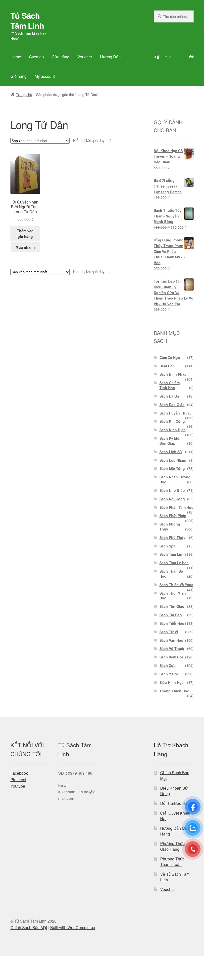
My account (45, 76)
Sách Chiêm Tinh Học (169, 385)
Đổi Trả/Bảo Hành (176, 803)
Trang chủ (24, 94)
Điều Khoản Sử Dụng (174, 791)
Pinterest (18, 779)
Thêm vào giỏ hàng (25, 233)
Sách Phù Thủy (172, 537)
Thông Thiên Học (174, 690)
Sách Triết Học (171, 623)
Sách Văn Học (171, 640)
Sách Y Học (169, 673)
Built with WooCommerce (72, 927)
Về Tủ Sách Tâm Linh (175, 877)
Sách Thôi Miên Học (172, 596)
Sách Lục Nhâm (172, 460)
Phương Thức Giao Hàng (172, 846)
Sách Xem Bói (171, 656)
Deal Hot (166, 365)
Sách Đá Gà (169, 396)
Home (15, 57)
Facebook (19, 773)
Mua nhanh (25, 247)
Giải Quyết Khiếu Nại (175, 816)
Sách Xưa (167, 665)
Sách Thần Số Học (171, 574)
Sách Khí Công (172, 421)
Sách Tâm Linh (172, 554)
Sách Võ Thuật (171, 648)
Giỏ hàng (18, 76)
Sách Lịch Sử (170, 451)
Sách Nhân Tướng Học (175, 479)
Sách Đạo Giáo (172, 404)
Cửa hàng (60, 57)
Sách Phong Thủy (169, 526)
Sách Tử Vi (168, 631)
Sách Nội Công (172, 498)
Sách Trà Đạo (170, 614)
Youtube (17, 786)
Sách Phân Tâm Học (176, 507)
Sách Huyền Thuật (175, 413)
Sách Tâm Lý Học (174, 562)
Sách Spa (167, 545)
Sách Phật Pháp (172, 515)
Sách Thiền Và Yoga (176, 584)
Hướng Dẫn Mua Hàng (175, 831)
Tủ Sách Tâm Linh (27, 20)
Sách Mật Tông (172, 468)
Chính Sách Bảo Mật (174, 775)
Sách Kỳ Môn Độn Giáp (170, 441)
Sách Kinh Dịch (172, 429)
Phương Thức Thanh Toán (172, 861)
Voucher (84, 57)
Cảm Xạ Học (169, 357)
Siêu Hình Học (171, 682)
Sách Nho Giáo (172, 490)
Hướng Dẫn (110, 57)
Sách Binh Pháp (173, 374)
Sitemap (36, 57)
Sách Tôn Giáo (171, 606)
